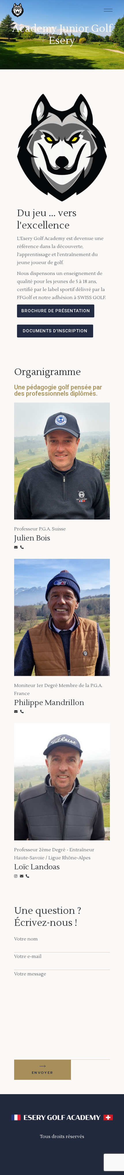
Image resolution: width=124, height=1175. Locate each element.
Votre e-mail (28, 956)
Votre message (30, 974)
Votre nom (26, 939)
